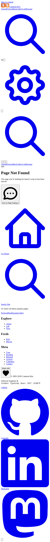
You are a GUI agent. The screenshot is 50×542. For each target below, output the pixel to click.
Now (8, 328)
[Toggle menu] (6, 162)
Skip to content (7, 2)
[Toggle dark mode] (2, 111)
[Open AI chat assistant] (4, 60)
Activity (9, 359)
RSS (8, 339)
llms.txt (9, 342)
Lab (24, 9)
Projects (9, 9)
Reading (9, 355)
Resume (29, 9)
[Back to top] (2, 539)
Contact (9, 364)
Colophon (10, 362)
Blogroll (9, 357)
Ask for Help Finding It (10, 203)
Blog (15, 9)
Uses (8, 352)
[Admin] (25, 108)
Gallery (20, 9)
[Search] (25, 57)
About (3, 9)
